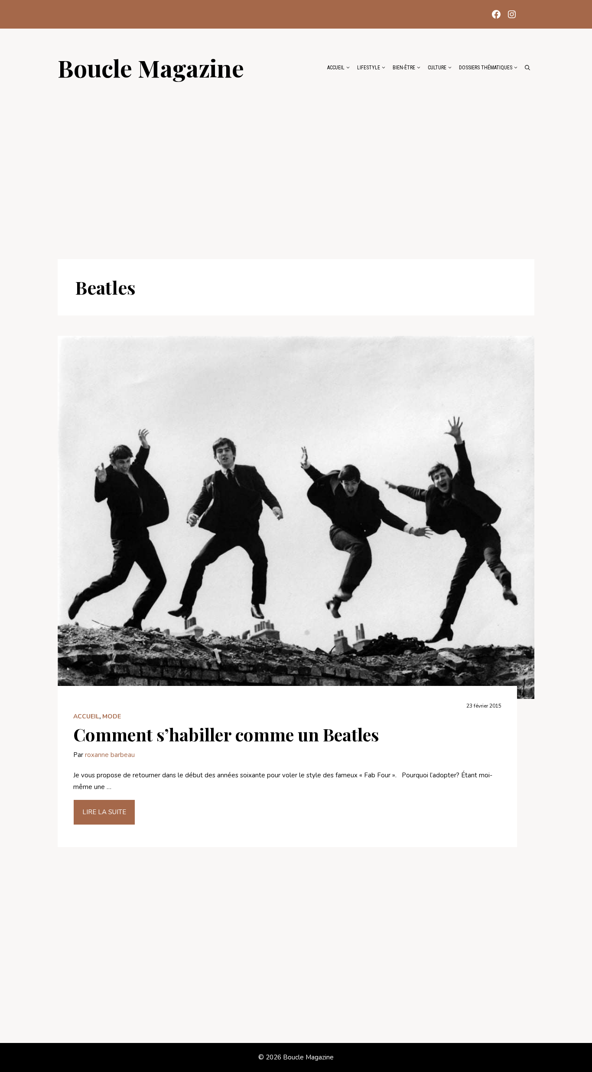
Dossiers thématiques (485, 68)
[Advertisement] (296, 165)
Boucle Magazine (151, 68)
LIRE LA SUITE (104, 812)
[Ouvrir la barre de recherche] (527, 68)
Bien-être (404, 68)
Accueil (336, 68)
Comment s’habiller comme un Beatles (226, 734)
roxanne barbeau (110, 754)
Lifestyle (368, 68)
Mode (111, 716)
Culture (437, 68)
